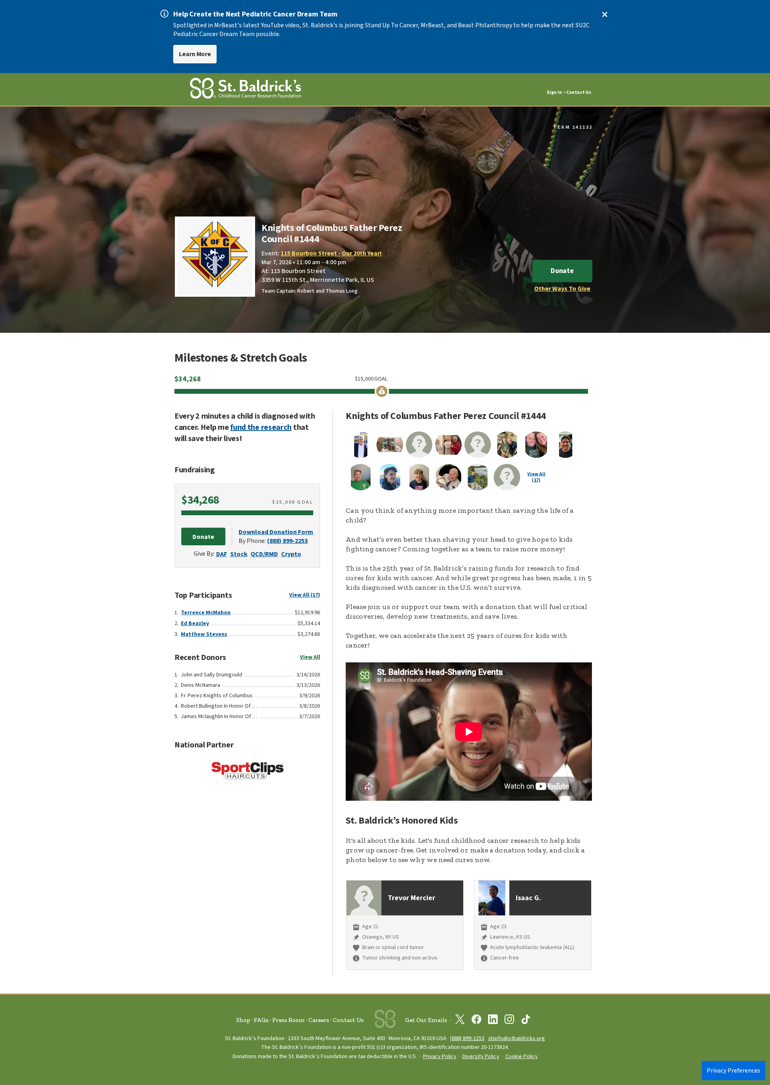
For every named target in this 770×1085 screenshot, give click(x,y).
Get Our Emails (426, 1020)
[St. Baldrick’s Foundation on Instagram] (509, 1020)
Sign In (554, 92)
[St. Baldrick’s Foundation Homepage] (245, 89)
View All (310, 657)
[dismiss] (605, 14)
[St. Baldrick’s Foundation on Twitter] (460, 1020)
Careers (318, 1020)
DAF (221, 554)
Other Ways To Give (562, 288)
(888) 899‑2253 (467, 1038)
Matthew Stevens (204, 634)
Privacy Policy (439, 1057)
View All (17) (304, 595)
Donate (562, 271)
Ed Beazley (195, 623)
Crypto (291, 554)
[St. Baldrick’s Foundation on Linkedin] (493, 1020)
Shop (243, 1020)
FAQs (261, 1020)
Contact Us (578, 92)
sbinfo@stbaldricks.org (516, 1038)
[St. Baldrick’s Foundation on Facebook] (476, 1020)
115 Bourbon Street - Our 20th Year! (331, 253)
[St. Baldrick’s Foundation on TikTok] (526, 1020)
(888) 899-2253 (287, 540)
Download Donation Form (276, 532)
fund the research (261, 427)
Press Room (288, 1020)
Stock (238, 554)
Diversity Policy (480, 1057)
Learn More (195, 54)
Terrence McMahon (206, 612)
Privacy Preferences (733, 1070)
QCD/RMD (264, 554)
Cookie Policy (521, 1057)
